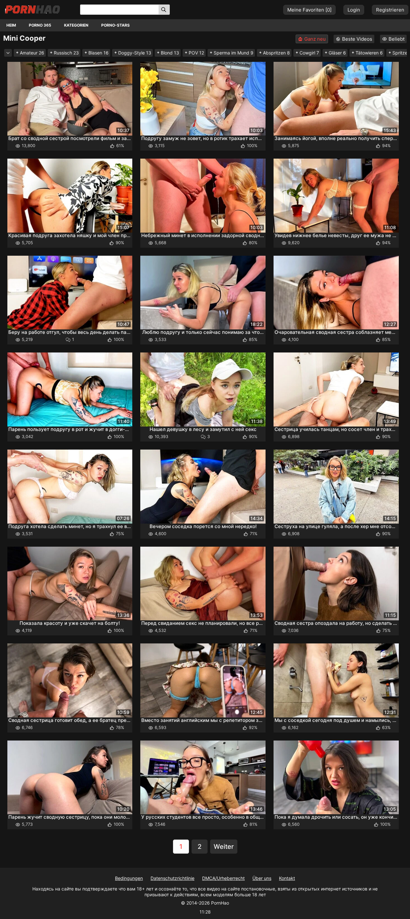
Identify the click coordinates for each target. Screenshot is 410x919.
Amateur (32, 52)
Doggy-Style (134, 52)
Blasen (98, 52)
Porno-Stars (115, 25)
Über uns (261, 878)
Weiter (224, 846)
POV (196, 52)
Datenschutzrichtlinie (172, 878)
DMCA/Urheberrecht (223, 878)
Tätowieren (369, 52)
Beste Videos (357, 39)
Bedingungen (129, 878)
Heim (11, 25)
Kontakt (287, 878)
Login (354, 10)
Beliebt (397, 39)
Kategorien (76, 25)
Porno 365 (40, 25)
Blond (170, 52)
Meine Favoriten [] (309, 10)
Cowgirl (309, 52)
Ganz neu (315, 39)
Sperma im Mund (233, 52)
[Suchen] (164, 9)
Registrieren (390, 10)
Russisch (66, 52)
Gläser (337, 52)
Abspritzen (276, 52)
